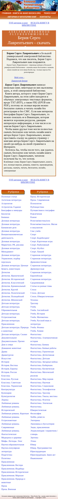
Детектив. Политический (13, 293)
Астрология (6, 203)
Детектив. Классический (12, 283)
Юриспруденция (38, 451)
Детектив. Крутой (9, 289)
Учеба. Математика (39, 317)
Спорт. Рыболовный (39, 245)
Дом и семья (7, 344)
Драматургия (7, 355)
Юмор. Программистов (41, 448)
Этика (33, 441)
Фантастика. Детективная (42, 355)
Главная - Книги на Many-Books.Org (21, 13)
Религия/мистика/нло (40, 221)
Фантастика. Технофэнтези (42, 389)
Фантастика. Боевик (39, 344)
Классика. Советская (11, 382)
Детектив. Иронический (12, 276)
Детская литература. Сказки (14, 334)
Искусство (6, 358)
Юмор (33, 444)
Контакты (45, 17)
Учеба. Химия (36, 331)
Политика (6, 458)
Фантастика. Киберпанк (41, 365)
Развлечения (36, 214)
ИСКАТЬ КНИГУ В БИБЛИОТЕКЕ (35, 24)
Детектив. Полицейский (12, 296)
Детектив (5, 272)
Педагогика (6, 455)
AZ (46, 34)
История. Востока (9, 365)
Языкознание (36, 458)
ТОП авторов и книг (18, 23)
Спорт (33, 234)
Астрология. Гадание (11, 207)
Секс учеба (35, 231)
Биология (5, 214)
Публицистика (37, 207)
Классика (5, 376)
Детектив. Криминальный (13, 286)
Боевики (5, 217)
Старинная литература (40, 255)
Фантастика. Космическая (42, 369)
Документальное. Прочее (13, 341)
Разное (33, 217)
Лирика (4, 400)
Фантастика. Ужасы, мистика (43, 396)
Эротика (34, 437)
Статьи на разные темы (41, 286)
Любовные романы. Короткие (15, 413)
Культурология (8, 396)
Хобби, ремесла (37, 417)
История (5, 362)
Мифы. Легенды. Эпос (11, 441)
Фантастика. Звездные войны (44, 362)
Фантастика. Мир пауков (41, 379)
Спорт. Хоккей (37, 252)
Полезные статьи (9, 196)
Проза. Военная (8, 489)
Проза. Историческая (40, 196)
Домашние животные (11, 348)
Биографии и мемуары (11, 210)
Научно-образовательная (12, 444)
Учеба (33, 307)
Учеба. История (37, 314)
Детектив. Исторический (12, 279)
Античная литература (11, 200)
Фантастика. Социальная (41, 386)
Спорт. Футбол (37, 248)
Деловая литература (10, 221)
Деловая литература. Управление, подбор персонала (10, 258)
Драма (4, 351)
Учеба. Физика (37, 327)
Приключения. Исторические (14, 472)
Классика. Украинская (11, 386)
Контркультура (8, 389)
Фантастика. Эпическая (41, 403)
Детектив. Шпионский (11, 300)
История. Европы (9, 369)
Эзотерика (35, 420)
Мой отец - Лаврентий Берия (19, 79)
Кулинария (6, 393)
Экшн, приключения (39, 427)
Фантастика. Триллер (40, 393)
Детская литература (10, 303)
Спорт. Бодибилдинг (40, 238)
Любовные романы (10, 403)
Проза (4, 486)
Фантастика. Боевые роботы (43, 348)
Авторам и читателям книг (22, 17)
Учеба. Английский (39, 310)
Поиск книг (50, 13)
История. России (9, 372)
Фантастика (35, 334)
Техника (34, 300)
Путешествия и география (42, 210)
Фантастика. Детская (40, 358)
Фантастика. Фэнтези (40, 400)
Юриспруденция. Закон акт (42, 455)
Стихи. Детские (37, 293)
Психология (35, 203)
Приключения (7, 462)
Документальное (9, 338)
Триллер (34, 303)
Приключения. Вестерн (12, 465)
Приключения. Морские (12, 475)
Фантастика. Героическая (42, 351)
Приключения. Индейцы (12, 469)
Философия (35, 413)
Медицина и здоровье (11, 437)
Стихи (33, 289)
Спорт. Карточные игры (41, 241)
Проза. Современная (39, 200)
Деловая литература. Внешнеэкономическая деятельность (12, 234)
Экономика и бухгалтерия (42, 424)
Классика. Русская (9, 379)
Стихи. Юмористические (42, 296)
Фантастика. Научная (40, 382)
